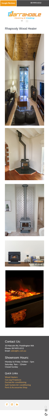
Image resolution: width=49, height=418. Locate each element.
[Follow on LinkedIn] (17, 404)
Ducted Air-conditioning (15, 382)
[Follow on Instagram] (12, 404)
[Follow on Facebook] (7, 404)
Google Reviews (8, 3)
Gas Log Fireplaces (13, 380)
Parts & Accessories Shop (16, 388)
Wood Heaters (11, 377)
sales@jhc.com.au (18, 351)
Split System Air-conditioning (18, 385)
